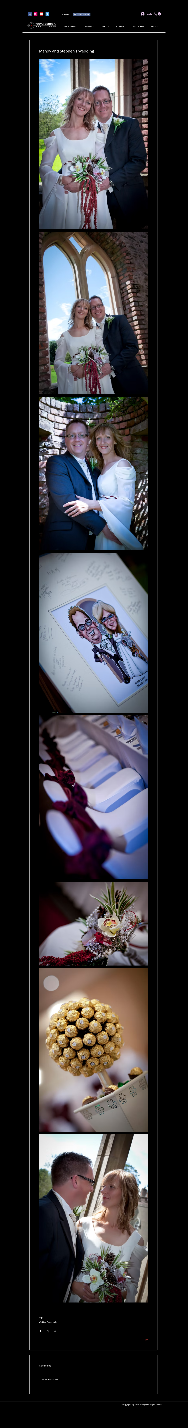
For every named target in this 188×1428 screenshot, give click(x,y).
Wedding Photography (48, 1322)
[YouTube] (41, 14)
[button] (158, 13)
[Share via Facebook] (40, 1331)
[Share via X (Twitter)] (47, 1331)
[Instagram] (35, 14)
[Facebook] (30, 14)
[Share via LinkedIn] (54, 1331)
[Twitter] (47, 14)
